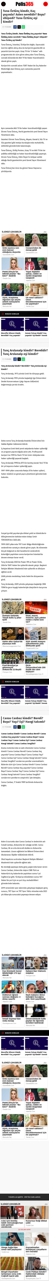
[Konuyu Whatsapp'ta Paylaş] (23, 27)
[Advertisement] (24, 99)
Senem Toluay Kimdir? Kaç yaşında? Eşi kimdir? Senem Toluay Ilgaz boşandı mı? (36, 335)
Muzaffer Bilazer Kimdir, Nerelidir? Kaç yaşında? (11, 334)
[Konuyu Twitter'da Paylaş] (19, 27)
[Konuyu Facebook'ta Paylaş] (15, 27)
